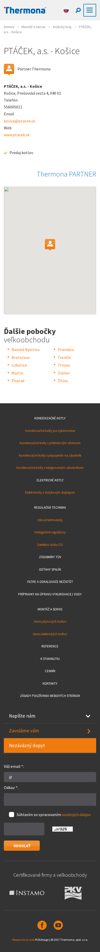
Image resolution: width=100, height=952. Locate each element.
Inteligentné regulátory (50, 532)
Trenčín (64, 357)
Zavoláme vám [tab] (24, 731)
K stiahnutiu (50, 659)
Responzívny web (23, 940)
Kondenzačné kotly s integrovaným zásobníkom (50, 468)
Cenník (50, 671)
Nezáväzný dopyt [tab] (27, 745)
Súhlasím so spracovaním (54, 814)
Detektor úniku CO (50, 545)
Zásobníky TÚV (50, 557)
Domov (9, 26)
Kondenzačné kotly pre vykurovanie (50, 431)
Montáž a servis (33, 26)
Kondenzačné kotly (50, 418)
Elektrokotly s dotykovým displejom (50, 492)
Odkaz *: (11, 787)
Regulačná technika (50, 507)
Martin (17, 372)
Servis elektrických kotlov (50, 634)
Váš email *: (14, 766)
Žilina (63, 380)
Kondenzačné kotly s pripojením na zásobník (50, 455)
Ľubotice (19, 365)
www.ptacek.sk (16, 134)
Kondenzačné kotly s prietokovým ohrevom (50, 443)
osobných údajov (76, 814)
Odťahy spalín (50, 569)
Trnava (64, 365)
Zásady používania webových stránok (50, 696)
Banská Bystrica (25, 349)
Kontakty (50, 683)
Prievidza (66, 349)
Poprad (18, 380)
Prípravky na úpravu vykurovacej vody (50, 594)
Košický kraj (62, 26)
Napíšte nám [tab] (22, 716)
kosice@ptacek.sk (19, 120)
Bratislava (20, 357)
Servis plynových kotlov (50, 621)
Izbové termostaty (50, 520)
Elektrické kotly (50, 480)
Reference (50, 646)
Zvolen (64, 372)
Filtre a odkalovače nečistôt (50, 582)
